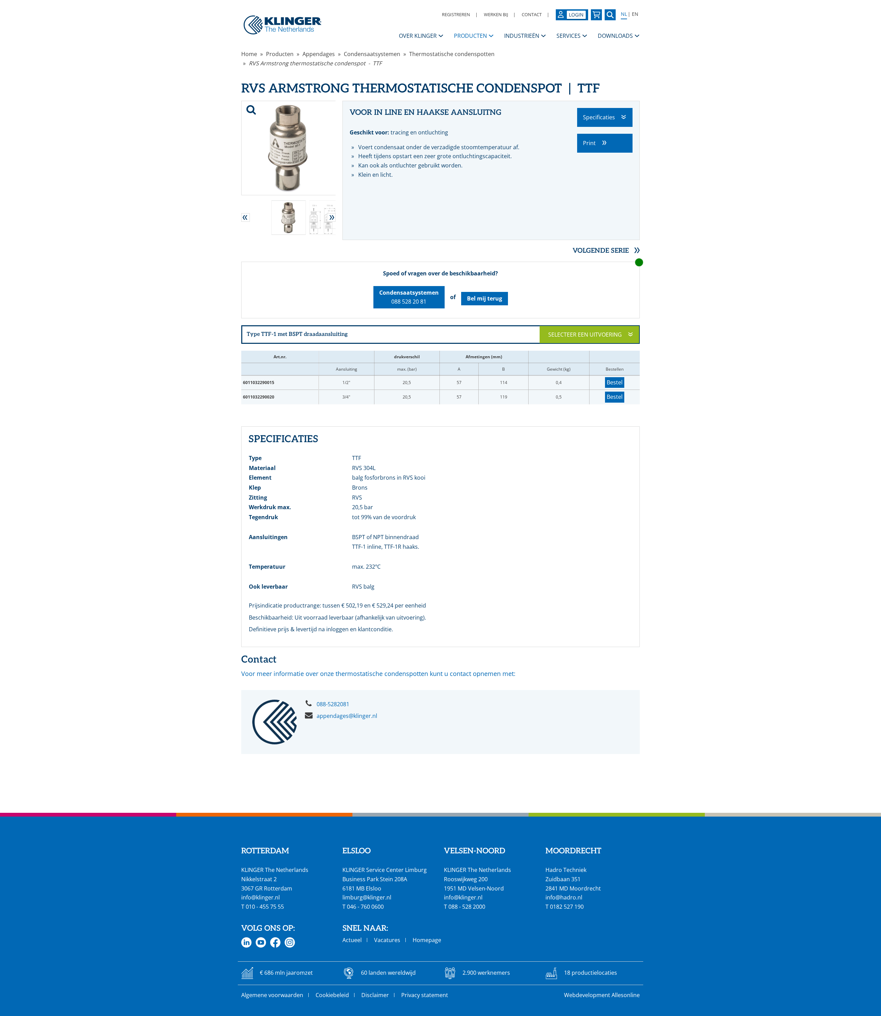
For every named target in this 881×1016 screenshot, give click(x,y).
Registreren (456, 14)
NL (624, 14)
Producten (280, 54)
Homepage (427, 940)
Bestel (615, 382)
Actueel (352, 940)
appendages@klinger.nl (347, 715)
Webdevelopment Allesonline (602, 995)
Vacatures (387, 940)
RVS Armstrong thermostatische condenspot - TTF (315, 63)
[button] (245, 217)
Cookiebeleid (332, 995)
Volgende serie (601, 251)
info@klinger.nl (260, 897)
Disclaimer (375, 995)
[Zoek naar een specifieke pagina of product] (610, 14)
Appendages (318, 54)
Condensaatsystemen (372, 54)
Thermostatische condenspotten (452, 54)
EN (635, 14)
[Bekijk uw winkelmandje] (596, 14)
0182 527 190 (567, 906)
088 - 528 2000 (466, 906)
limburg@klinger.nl (366, 897)
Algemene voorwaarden (272, 995)
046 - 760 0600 (365, 906)
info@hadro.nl (563, 897)
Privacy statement (424, 995)
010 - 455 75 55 (265, 906)
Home (249, 54)
